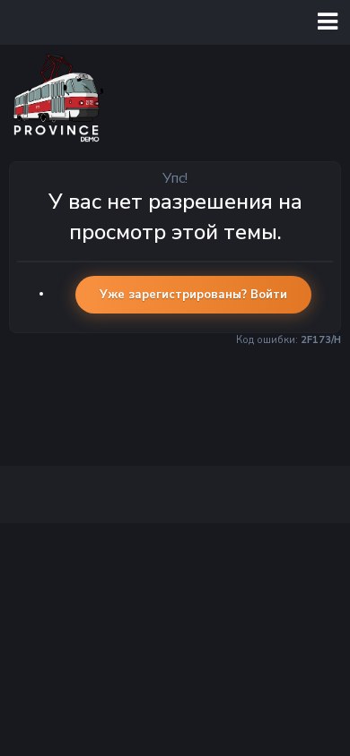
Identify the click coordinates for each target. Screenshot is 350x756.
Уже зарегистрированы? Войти (193, 295)
